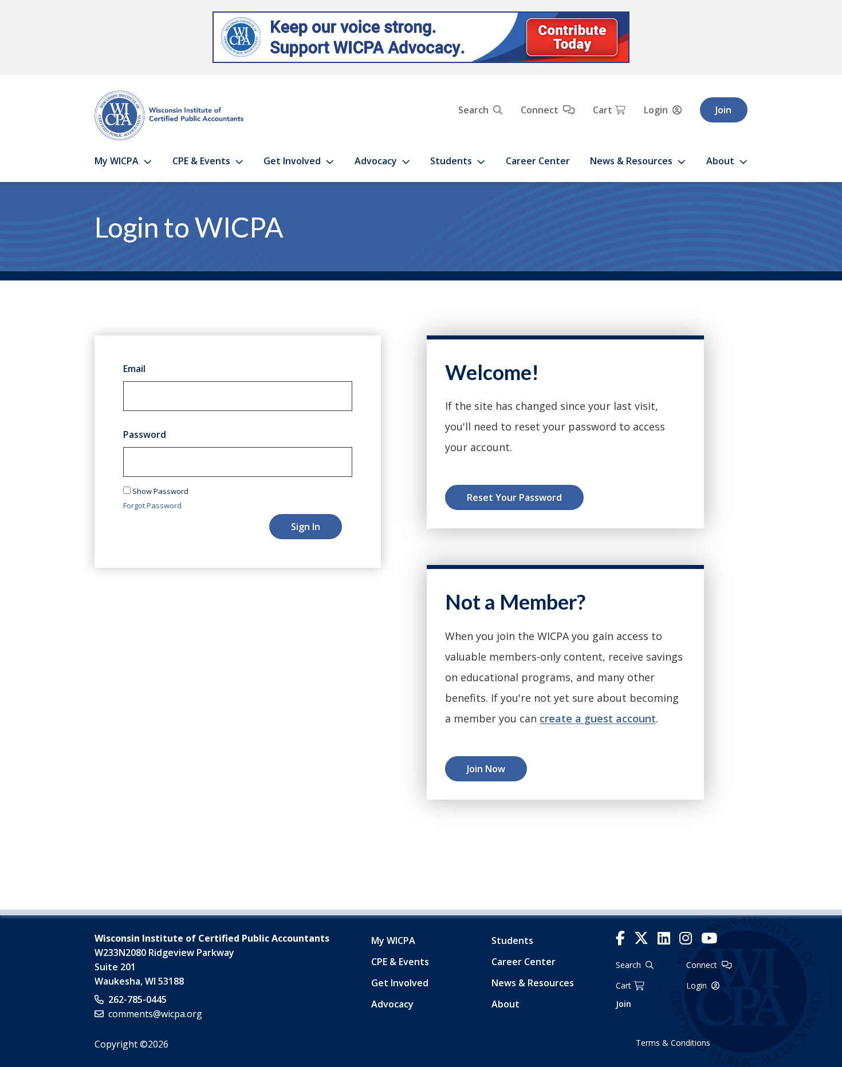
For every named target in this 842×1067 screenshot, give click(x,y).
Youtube (709, 938)
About (720, 161)
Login (656, 110)
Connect (539, 110)
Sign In (305, 526)
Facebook (620, 938)
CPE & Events (201, 161)
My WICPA (117, 161)
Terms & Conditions (673, 1042)
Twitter (641, 938)
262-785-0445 (137, 999)
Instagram (685, 938)
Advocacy (376, 161)
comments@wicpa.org (155, 1013)
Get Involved (292, 161)
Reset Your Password (514, 497)
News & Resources (631, 161)
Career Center (538, 161)
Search (473, 110)
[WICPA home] (169, 114)
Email (134, 368)
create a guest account (598, 718)
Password (144, 434)
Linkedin (664, 938)
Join (723, 110)
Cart (602, 110)
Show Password (159, 491)
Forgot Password (152, 505)
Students (451, 161)
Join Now (486, 768)
